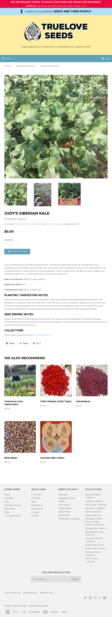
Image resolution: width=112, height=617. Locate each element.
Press (6, 512)
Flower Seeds (64, 508)
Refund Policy (46, 592)
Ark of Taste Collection (95, 504)
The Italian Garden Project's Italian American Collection (95, 522)
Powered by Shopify (38, 606)
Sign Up (75, 579)
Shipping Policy (30, 592)
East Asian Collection (95, 508)
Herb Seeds (64, 504)
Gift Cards (36, 498)
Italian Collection (93, 515)
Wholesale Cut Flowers (69, 519)
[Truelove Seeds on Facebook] (90, 598)
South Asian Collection (95, 548)
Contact (35, 512)
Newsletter (9, 508)
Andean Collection (94, 501)
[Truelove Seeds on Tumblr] (99, 598)
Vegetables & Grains (25, 66)
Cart (107, 58)
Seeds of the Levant (94, 545)
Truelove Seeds (18, 606)
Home (7, 66)
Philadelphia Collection (96, 528)
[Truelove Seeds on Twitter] (85, 598)
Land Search (37, 508)
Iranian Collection (93, 512)
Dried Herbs (64, 515)
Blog (33, 501)
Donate (35, 515)
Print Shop (36, 494)
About (7, 494)
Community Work (12, 515)
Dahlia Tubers (64, 512)
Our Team (9, 498)
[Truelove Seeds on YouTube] (104, 598)
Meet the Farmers (12, 505)
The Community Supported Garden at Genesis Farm (38, 224)
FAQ (6, 501)
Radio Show (37, 505)
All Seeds (62, 494)
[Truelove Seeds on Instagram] (95, 598)
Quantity (8, 240)
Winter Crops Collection (40, 335)
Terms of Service (12, 592)
